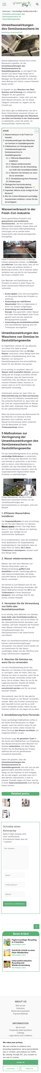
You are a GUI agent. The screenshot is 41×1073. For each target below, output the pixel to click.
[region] (20, 1056)
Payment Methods (20, 1014)
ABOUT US (20, 1001)
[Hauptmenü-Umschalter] (4, 4)
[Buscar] (36, 926)
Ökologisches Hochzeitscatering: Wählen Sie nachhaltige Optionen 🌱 (20, 186)
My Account (20, 1027)
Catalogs (20, 1033)
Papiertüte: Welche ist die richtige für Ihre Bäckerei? (21, 191)
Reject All (29, 1068)
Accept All (20, 1062)
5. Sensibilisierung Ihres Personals (23, 179)
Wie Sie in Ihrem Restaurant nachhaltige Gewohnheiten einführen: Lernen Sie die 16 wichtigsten (21, 199)
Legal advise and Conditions (20, 1036)
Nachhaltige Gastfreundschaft (24, 11)
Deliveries (20, 1008)
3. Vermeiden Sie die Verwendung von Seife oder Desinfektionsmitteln (23, 168)
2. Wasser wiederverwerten (20, 164)
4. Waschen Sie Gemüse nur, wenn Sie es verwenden (23, 174)
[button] (37, 4)
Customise (11, 1068)
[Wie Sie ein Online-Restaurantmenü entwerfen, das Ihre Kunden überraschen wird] (6, 814)
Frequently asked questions (20, 1030)
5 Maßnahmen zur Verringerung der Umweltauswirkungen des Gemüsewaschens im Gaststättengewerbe (19, 150)
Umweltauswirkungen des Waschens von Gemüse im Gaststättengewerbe (20, 141)
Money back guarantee (20, 1011)
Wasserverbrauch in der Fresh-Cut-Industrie (19, 136)
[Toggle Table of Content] (35, 131)
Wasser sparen (8, 526)
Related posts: (15, 182)
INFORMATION (20, 1023)
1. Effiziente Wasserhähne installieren (19, 159)
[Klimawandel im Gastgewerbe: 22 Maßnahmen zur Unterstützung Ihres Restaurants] (25, 803)
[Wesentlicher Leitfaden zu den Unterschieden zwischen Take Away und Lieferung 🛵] (6, 803)
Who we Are (20, 1006)
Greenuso (6, 11)
